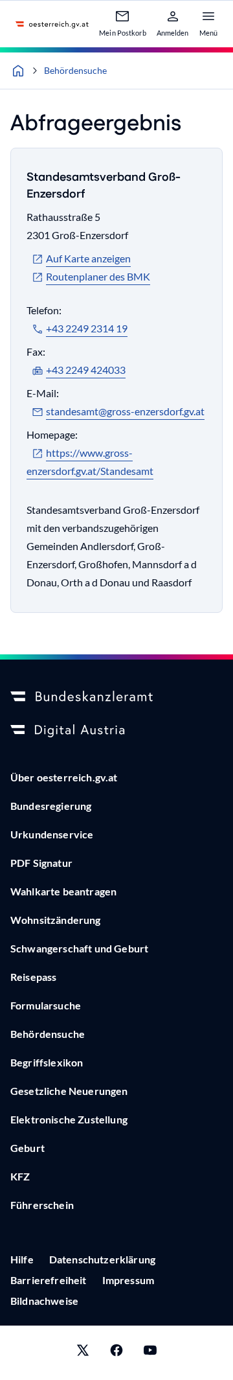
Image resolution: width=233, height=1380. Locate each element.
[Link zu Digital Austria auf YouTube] (150, 1352)
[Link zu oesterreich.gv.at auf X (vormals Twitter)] (83, 1352)
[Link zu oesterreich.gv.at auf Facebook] (116, 1352)
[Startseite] (18, 70)
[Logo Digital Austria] (116, 730)
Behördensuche (75, 70)
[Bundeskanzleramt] (116, 697)
